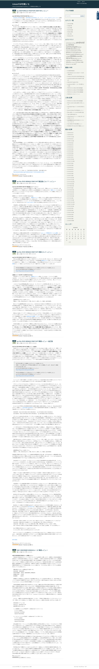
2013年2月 (69, 155)
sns (80, 58)
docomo (74, 49)
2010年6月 (69, 214)
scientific (79, 56)
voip (82, 62)
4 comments (33, 253)
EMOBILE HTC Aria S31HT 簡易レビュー (75, 126)
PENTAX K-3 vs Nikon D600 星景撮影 (75, 88)
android (23, 12)
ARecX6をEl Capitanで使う (73, 82)
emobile (78, 49)
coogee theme (25, 666)
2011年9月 (69, 183)
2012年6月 (69, 165)
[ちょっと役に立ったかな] (16, 175)
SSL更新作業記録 (70, 70)
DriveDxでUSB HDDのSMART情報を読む (76, 76)
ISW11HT (22, 245)
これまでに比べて (30, 202)
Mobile (27, 12)
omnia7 (82, 54)
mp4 (76, 52)
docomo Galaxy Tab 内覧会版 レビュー (75, 110)
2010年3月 (69, 220)
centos (71, 44)
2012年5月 (69, 167)
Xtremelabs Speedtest (27, 407)
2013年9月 (69, 143)
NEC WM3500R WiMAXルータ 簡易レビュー (32, 550)
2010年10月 (69, 206)
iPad (79, 51)
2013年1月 (69, 157)
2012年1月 (69, 175)
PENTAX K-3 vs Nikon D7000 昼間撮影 (75, 92)
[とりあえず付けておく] (13, 175)
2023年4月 (69, 134)
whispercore (68, 64)
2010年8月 (69, 210)
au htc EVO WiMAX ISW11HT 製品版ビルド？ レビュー (36, 181)
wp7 (75, 64)
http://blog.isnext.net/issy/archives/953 (25, 271)
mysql (72, 54)
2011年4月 (69, 194)
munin (80, 52)
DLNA (68, 49)
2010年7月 (69, 212)
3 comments (33, 183)
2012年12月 (69, 159)
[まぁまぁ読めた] (15, 175)
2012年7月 (69, 163)
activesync (69, 43)
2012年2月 (69, 173)
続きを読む (14, 539)
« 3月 (70, 242)
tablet (74, 60)
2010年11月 (69, 204)
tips (77, 60)
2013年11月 (69, 140)
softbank (68, 60)
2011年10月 (69, 181)
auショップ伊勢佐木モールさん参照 (49, 233)
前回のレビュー (34, 197)
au (18, 174)
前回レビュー (54, 190)
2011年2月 (69, 198)
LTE (71, 52)
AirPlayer (74, 43)
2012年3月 (69, 171)
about (83, 1)
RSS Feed (76, 666)
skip (76, 58)
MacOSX (69, 30)
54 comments (34, 343)
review (21, 174)
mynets (68, 54)
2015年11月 (69, 136)
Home (78, 1)
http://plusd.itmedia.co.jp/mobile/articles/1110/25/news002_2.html (28, 172)
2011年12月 (69, 177)
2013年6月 (69, 147)
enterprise (68, 50)
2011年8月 (69, 185)
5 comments (33, 12)
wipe (73, 64)
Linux (68, 27)
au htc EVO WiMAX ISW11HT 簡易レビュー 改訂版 (35, 341)
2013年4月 (69, 151)
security (69, 58)
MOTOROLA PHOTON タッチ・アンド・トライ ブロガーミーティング (42, 17)
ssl (71, 60)
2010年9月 (69, 208)
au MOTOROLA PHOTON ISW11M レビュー (32, 11)
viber (79, 62)
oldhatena (77, 54)
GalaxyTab (74, 50)
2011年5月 (69, 192)
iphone (68, 52)
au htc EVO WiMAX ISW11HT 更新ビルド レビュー (35, 252)
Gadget (68, 25)
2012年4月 (69, 169)
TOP (86, 666)
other (68, 34)
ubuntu (68, 62)
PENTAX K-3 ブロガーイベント (73, 94)
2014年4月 (69, 138)
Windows (69, 36)
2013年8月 (69, 145)
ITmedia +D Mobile (17, 17)
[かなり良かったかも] (18, 175)
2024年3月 (69, 132)
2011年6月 (69, 190)
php (68, 56)
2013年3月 (69, 153)
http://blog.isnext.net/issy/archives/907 (25, 369)
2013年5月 (69, 149)
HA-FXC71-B (31, 506)
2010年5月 (69, 216)
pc (66, 56)
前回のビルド (45, 260)
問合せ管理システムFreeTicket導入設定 (75, 112)
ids (77, 50)
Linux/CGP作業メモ (21, 4)
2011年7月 (69, 188)
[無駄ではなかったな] (14, 175)
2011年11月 (69, 179)
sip (74, 58)
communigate (72, 47)
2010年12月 (69, 202)
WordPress (81, 666)
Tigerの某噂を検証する (72, 114)
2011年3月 (69, 196)
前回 (13, 263)
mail (74, 52)
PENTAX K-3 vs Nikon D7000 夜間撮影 (75, 90)
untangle (73, 62)
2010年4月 (69, 218)
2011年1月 (69, 200)
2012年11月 (69, 161)
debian (79, 47)
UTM (76, 62)
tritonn (80, 60)
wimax (24, 174)
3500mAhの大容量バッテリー (33, 316)
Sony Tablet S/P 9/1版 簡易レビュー (74, 123)
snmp (78, 58)
